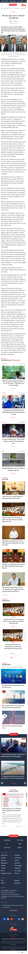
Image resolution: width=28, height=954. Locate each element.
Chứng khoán (4, 1)
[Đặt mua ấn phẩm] (23, 4)
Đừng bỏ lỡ (6, 600)
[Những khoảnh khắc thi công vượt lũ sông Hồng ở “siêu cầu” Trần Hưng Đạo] (12, 767)
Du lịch (3, 422)
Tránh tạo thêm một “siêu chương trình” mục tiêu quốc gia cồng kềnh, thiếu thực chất (12, 519)
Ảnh (2, 878)
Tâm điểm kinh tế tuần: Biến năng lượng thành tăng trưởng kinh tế (13, 706)
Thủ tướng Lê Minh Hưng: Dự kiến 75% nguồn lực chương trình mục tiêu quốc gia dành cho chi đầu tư (13, 589)
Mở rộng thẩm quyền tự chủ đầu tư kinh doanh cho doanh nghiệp (13, 755)
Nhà (3, 451)
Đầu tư (11, 8)
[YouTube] (11, 917)
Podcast (8, 666)
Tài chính (16, 8)
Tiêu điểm (5, 8)
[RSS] (22, 917)
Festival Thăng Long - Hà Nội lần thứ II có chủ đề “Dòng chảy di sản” (13, 441)
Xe (18, 1)
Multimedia (6, 664)
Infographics (14, 666)
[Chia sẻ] (25, 952)
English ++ (20, 846)
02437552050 (6, 905)
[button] (24, 657)
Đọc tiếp (5, 479)
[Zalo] (19, 917)
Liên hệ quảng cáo (13, 908)
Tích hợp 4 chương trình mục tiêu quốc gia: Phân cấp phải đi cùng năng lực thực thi (13, 566)
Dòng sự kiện (13, 790)
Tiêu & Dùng (13, 1)
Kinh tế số (23, 8)
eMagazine (20, 666)
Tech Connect (7, 846)
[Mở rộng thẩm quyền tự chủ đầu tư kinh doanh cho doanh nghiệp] (13, 744)
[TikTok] (15, 917)
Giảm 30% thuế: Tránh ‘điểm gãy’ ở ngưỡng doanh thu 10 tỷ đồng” (12, 497)
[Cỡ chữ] (19, 952)
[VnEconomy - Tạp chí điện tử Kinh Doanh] (13, 834)
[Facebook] (4, 917)
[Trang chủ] (2, 8)
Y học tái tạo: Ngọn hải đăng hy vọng (12, 726)
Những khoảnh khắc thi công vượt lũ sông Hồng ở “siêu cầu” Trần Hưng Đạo (12, 777)
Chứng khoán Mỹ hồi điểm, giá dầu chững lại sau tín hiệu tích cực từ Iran (13, 412)
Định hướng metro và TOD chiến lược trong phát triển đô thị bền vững (11, 809)
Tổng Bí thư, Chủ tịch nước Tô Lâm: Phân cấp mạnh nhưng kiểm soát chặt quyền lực (13, 543)
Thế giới (3, 393)
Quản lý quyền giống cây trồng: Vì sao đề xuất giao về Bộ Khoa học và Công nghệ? (13, 383)
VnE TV (21, 1)
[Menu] (2, 952)
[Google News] (22, 952)
